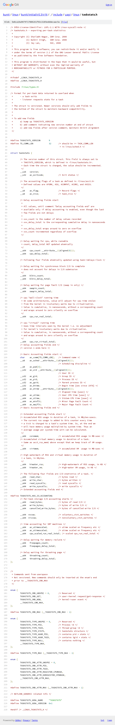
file (64, 22)
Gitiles (18, 720)
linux (15, 14)
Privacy (26, 720)
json (109, 720)
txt (102, 720)
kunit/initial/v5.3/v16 (34, 14)
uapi (68, 14)
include (57, 14)
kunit (6, 14)
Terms (34, 720)
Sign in (109, 4)
